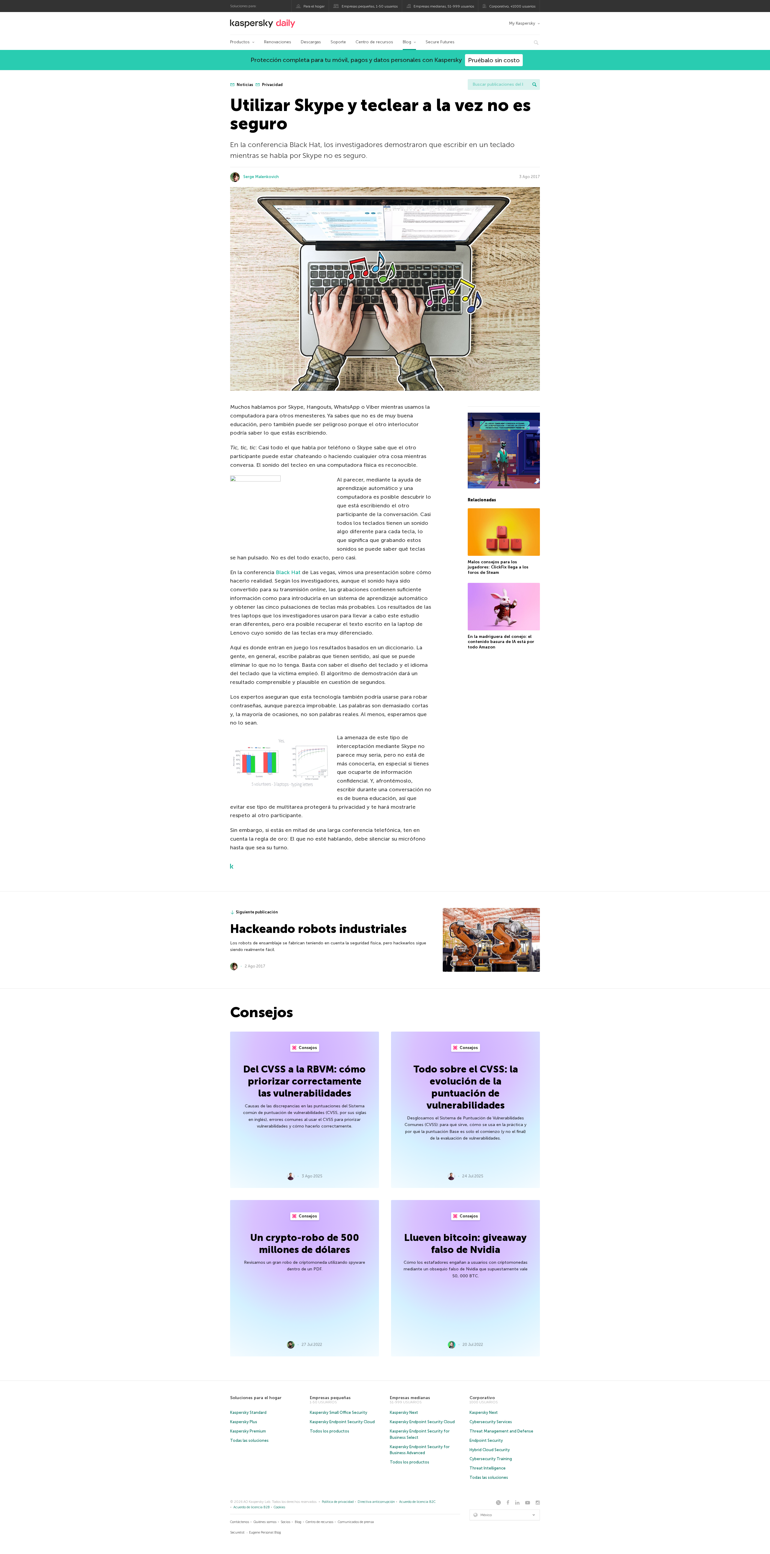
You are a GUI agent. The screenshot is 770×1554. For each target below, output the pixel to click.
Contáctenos (239, 1522)
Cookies (279, 1507)
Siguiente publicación (257, 912)
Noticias (244, 84)
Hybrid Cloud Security (490, 1450)
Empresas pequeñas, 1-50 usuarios (370, 6)
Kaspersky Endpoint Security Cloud (342, 1422)
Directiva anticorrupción (376, 1502)
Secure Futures (440, 42)
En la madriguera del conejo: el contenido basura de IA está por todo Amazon (501, 642)
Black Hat (288, 572)
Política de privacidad (338, 1502)
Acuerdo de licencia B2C (417, 1502)
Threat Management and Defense (501, 1431)
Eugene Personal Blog (265, 1532)
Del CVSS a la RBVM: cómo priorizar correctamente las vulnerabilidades (304, 1081)
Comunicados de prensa (356, 1522)
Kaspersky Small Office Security (338, 1412)
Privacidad (272, 84)
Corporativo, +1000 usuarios (512, 6)
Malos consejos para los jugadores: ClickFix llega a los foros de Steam (498, 567)
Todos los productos (329, 1431)
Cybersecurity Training (491, 1459)
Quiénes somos (265, 1522)
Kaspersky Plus (243, 1422)
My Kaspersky (522, 23)
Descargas (311, 42)
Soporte (338, 42)
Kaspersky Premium (248, 1431)
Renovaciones (277, 42)
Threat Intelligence (488, 1468)
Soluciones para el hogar (256, 1397)
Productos (240, 42)
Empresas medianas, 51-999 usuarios (444, 6)
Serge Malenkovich (261, 176)
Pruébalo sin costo (494, 60)
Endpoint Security (486, 1440)
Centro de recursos (374, 42)
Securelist (237, 1532)
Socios (285, 1522)
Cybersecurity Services (491, 1422)
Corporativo (482, 1397)
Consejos (307, 1047)
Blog (407, 42)
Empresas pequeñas (330, 1397)
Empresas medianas (410, 1397)
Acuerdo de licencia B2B (251, 1507)
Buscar (534, 84)
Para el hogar (314, 6)
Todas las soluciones (249, 1440)
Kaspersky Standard (248, 1412)
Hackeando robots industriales (318, 929)
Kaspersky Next (404, 1412)
